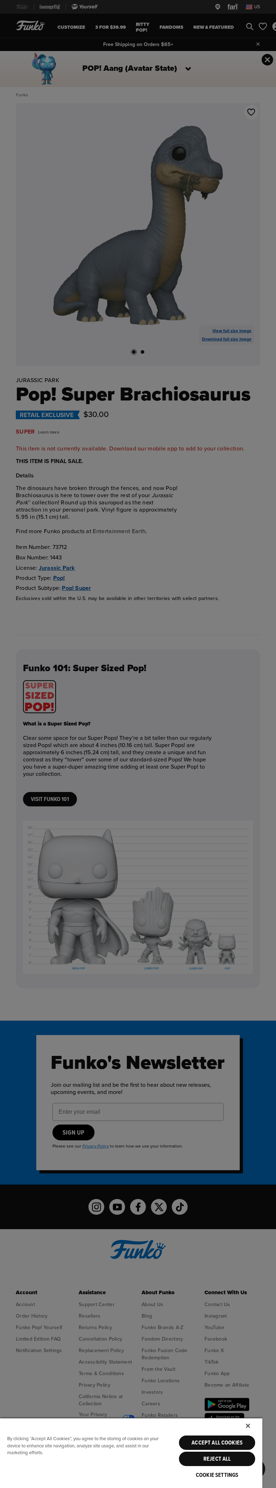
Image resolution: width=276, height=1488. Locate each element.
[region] (131, 1453)
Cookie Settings (217, 1475)
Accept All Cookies (217, 1442)
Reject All (217, 1458)
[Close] (248, 1426)
